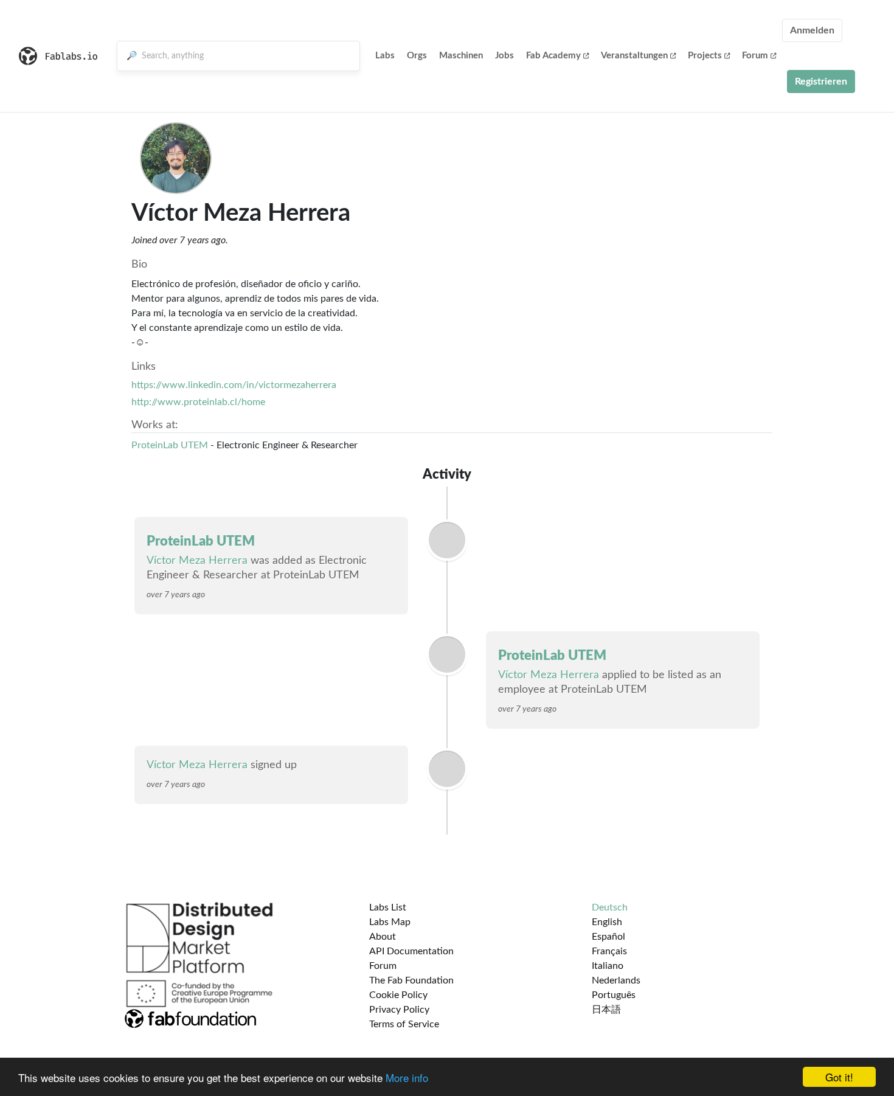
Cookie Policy (398, 995)
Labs (385, 55)
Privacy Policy (399, 1009)
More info (407, 1077)
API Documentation (411, 951)
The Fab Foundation (411, 980)
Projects (705, 55)
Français (609, 951)
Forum (755, 55)
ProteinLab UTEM (169, 445)
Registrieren (821, 81)
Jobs (504, 55)
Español (608, 937)
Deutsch (610, 907)
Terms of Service (404, 1024)
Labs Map (390, 922)
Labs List (387, 907)
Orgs (417, 55)
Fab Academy (553, 55)
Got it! (839, 1076)
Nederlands (616, 980)
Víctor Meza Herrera (197, 560)
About (382, 937)
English (607, 922)
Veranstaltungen (634, 55)
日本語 (606, 1009)
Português (614, 995)
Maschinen (461, 55)
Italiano (607, 966)
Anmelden (812, 30)
